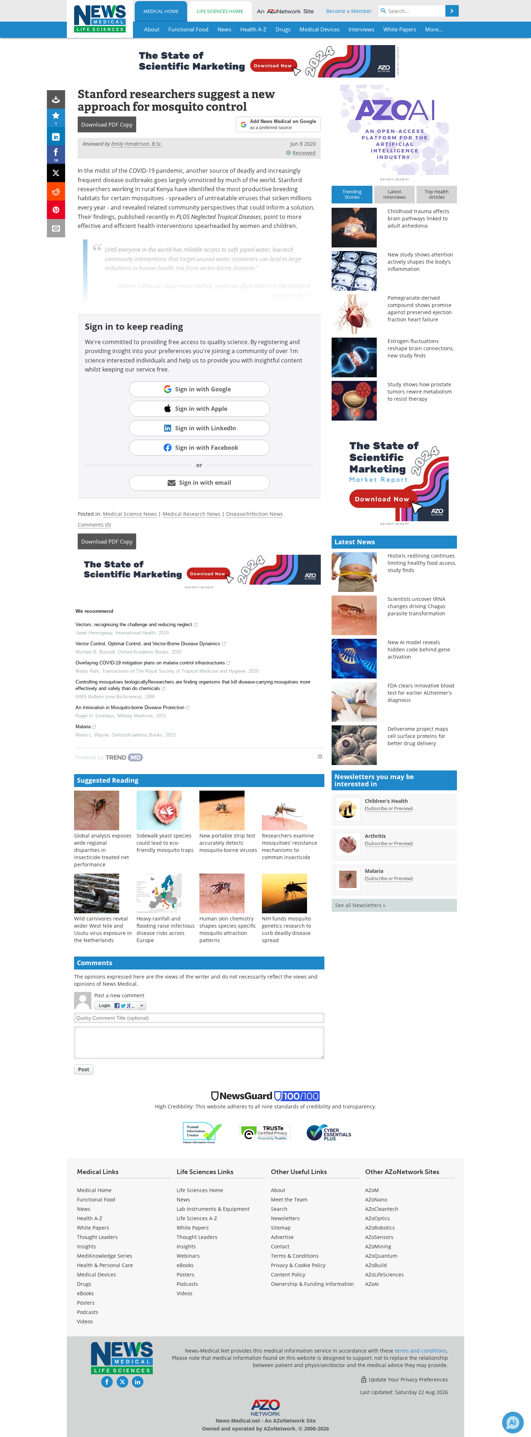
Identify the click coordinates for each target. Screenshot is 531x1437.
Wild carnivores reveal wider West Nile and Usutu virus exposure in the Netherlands (103, 929)
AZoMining (378, 1246)
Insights (86, 1246)
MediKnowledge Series (104, 1255)
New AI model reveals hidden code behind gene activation (419, 649)
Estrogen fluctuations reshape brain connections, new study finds (421, 348)
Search (279, 1208)
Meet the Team (289, 1199)
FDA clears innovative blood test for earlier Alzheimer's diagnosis (421, 692)
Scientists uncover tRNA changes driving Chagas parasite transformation (416, 606)
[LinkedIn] (56, 136)
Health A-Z (89, 1218)
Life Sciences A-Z (197, 1218)
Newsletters (285, 1218)
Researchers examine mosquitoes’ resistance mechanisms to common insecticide (289, 846)
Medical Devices (96, 1274)
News (83, 1208)
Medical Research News (191, 513)
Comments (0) (94, 524)
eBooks (85, 1293)
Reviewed (304, 152)
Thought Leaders (97, 1237)
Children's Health (386, 800)
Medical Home (160, 11)
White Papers (93, 1227)
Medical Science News (130, 513)
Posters (86, 1302)
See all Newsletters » (360, 905)
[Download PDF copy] (56, 99)
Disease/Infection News (254, 513)
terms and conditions (420, 1350)
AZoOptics (377, 1218)
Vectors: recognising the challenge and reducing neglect (133, 624)
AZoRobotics (380, 1227)
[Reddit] (56, 191)
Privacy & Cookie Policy (298, 1265)
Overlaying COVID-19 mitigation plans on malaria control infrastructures (150, 662)
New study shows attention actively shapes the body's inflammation (420, 261)
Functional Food (96, 1199)
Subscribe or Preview (388, 808)
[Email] (56, 228)
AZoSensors (379, 1237)
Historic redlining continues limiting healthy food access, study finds (422, 563)
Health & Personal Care (105, 1265)
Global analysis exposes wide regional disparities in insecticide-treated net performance (102, 850)
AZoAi (372, 1283)
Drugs (84, 1283)
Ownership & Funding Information (312, 1283)
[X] (56, 173)
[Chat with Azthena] (513, 1422)
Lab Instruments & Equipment (213, 1208)
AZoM (372, 1190)
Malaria (83, 726)
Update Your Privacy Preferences (407, 1379)
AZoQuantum (381, 1255)
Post (83, 1069)
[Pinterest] (56, 210)
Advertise (282, 1237)
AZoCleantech (381, 1208)
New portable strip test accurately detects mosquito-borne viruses (228, 842)
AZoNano (376, 1199)
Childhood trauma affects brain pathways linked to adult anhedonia (418, 218)
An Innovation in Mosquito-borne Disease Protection (129, 707)
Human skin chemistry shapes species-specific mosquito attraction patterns (227, 929)
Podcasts (87, 1312)
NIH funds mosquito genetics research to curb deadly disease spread (286, 929)
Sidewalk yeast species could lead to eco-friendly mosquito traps (165, 842)
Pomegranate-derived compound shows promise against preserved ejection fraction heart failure (420, 308)
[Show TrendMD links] (320, 756)
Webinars (188, 1255)
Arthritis (375, 835)
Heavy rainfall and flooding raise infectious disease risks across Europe (166, 929)
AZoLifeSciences (384, 1274)
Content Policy (288, 1274)
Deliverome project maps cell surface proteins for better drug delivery (418, 736)
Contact (280, 1246)
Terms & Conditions (295, 1255)
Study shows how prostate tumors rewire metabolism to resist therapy (420, 391)
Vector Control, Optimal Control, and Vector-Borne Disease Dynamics (147, 643)
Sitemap (281, 1227)
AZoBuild (376, 1265)
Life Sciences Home (220, 11)
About (278, 1190)
